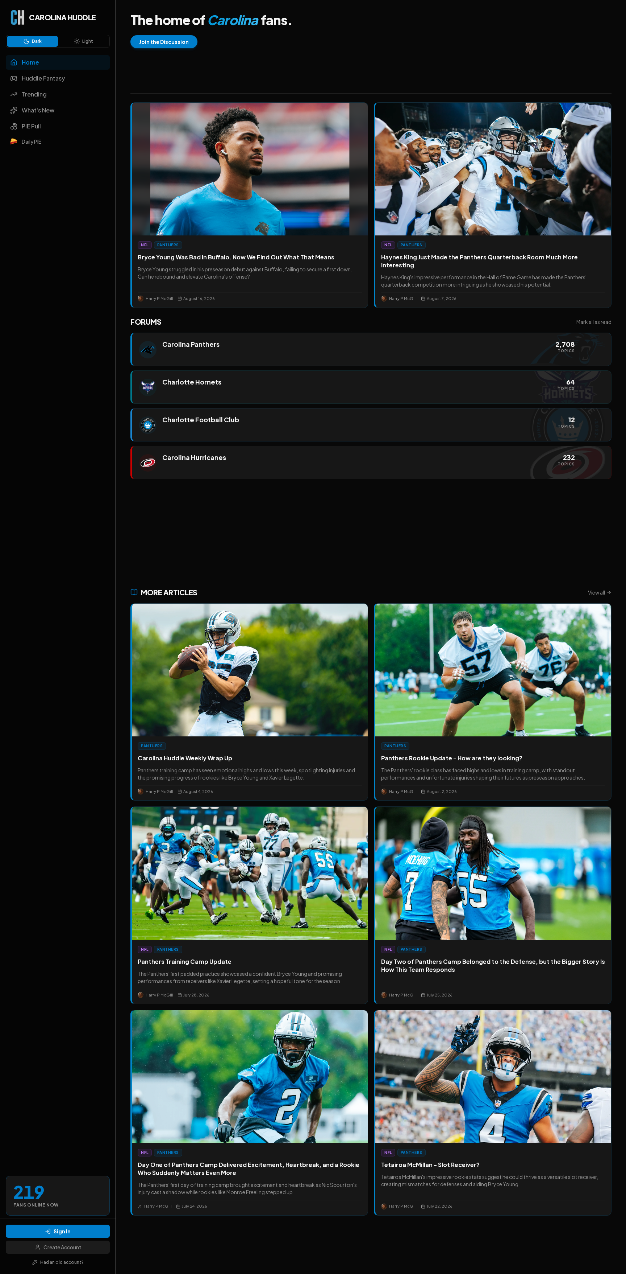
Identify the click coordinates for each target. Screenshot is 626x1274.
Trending (34, 94)
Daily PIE (31, 141)
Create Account (62, 1247)
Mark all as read (594, 321)
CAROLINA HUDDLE (62, 17)
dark (37, 41)
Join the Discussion (164, 41)
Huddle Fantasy (43, 78)
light (87, 41)
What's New (38, 110)
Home (30, 62)
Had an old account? (62, 1262)
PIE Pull (31, 126)
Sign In (62, 1231)
